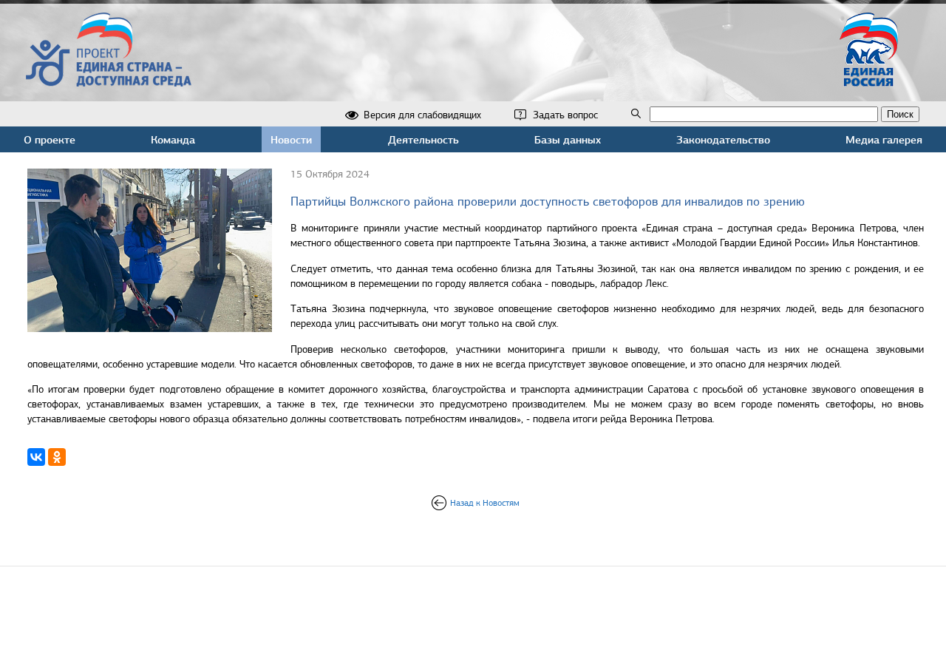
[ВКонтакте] (36, 457)
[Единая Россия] (869, 80)
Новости (291, 139)
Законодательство (723, 139)
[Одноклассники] (57, 457)
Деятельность (423, 139)
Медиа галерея (883, 139)
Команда (173, 139)
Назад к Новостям (485, 503)
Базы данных (567, 139)
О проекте (49, 139)
